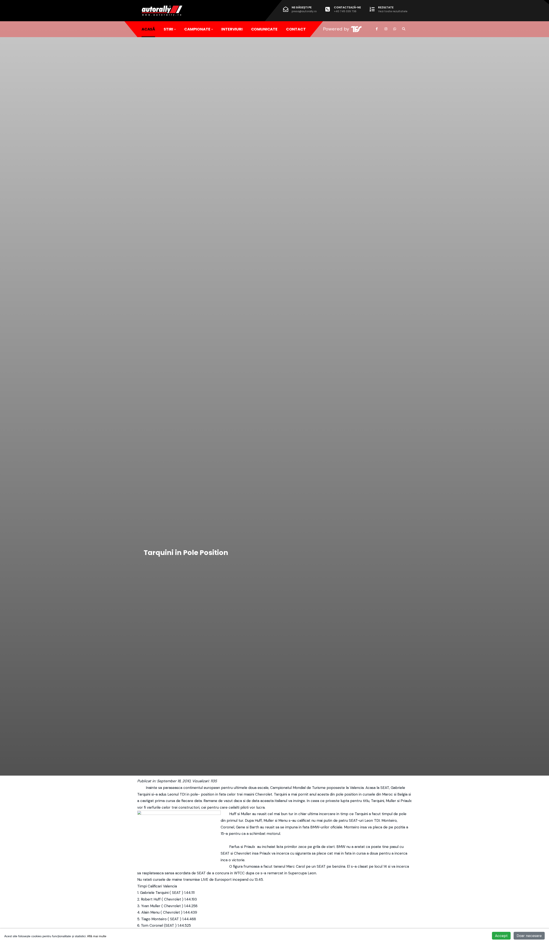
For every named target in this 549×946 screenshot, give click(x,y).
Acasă (148, 29)
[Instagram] (386, 29)
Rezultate (392, 9)
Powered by (336, 29)
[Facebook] (377, 29)
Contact (296, 29)
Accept (501, 935)
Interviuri (231, 29)
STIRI (168, 29)
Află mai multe (96, 936)
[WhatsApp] (395, 29)
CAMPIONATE (197, 29)
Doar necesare (529, 935)
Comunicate (264, 29)
